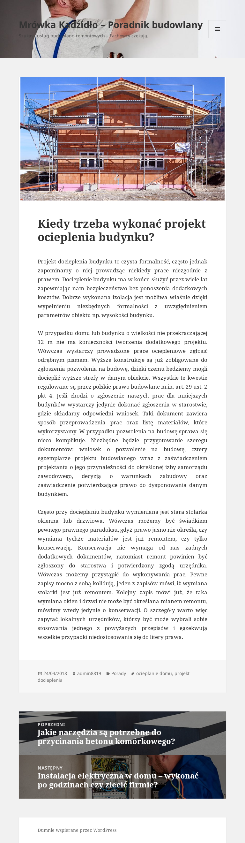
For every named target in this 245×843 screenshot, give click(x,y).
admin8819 (89, 673)
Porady (118, 673)
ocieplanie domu (154, 673)
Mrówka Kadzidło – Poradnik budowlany (111, 24)
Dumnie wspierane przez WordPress (77, 830)
